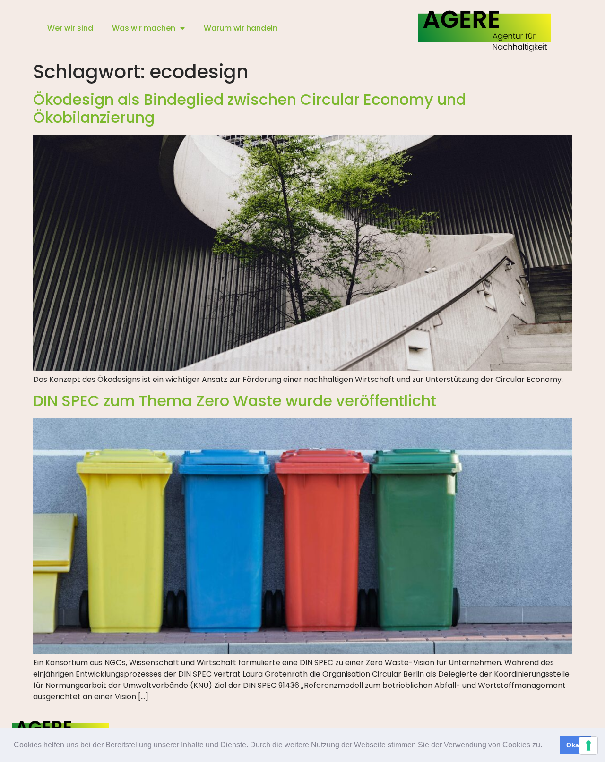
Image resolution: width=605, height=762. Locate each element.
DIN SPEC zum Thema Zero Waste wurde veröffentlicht (234, 400)
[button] (545, 746)
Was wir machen (143, 28)
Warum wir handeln (240, 28)
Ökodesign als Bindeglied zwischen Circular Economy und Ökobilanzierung (249, 108)
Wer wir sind (70, 28)
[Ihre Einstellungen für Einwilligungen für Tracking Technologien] (588, 745)
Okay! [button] (575, 745)
